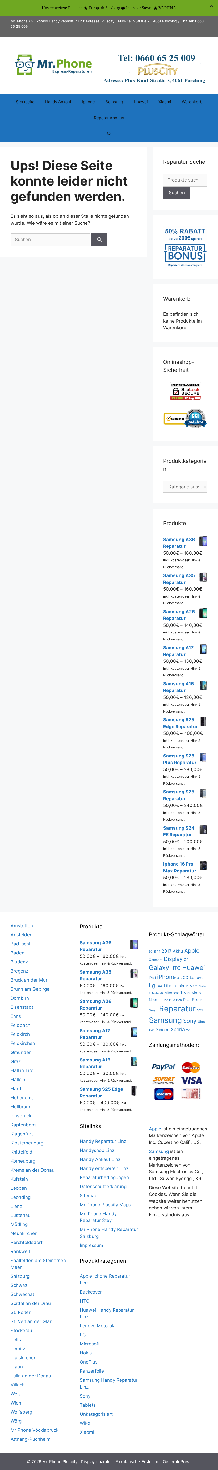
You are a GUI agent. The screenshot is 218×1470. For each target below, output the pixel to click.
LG (83, 1334)
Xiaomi (164, 101)
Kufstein (19, 1179)
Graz (16, 1061)
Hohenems (22, 1097)
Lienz (16, 1206)
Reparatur (177, 1008)
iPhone (166, 976)
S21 (200, 1010)
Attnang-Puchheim (31, 1439)
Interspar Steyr (138, 8)
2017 (166, 951)
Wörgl (17, 1421)
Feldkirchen (23, 1043)
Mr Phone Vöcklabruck (34, 1430)
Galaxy (159, 967)
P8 (160, 1000)
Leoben (19, 1188)
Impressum (91, 1245)
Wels (16, 1394)
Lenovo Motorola (98, 1325)
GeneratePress (177, 1461)
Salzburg (20, 1276)
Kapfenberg (23, 1124)
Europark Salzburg (104, 8)
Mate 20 (157, 993)
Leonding (21, 1197)
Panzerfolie (92, 1371)
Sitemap (88, 1195)
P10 (172, 1000)
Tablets (88, 1405)
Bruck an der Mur (29, 980)
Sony (85, 1396)
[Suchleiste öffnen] (109, 134)
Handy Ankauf (58, 101)
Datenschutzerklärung (103, 1186)
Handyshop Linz (97, 1150)
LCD (184, 977)
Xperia (178, 1029)
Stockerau (21, 1330)
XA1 (152, 1030)
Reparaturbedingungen (104, 1177)
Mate (194, 986)
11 (158, 951)
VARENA (167, 8)
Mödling (19, 1224)
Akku (178, 951)
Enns (16, 1016)
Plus (187, 999)
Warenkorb (192, 101)
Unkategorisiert (96, 1414)
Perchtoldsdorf (27, 1242)
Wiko (85, 1423)
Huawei (141, 101)
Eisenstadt (22, 1007)
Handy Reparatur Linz (103, 1141)
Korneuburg (23, 1161)
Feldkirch (20, 1034)
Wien (16, 1403)
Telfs (16, 1339)
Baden (17, 953)
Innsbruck (21, 1115)
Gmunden (21, 1052)
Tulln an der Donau (31, 1375)
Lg (152, 985)
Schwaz (19, 1285)
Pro (195, 999)
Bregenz (19, 971)
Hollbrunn (21, 1106)
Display (173, 959)
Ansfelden (21, 934)
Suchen (177, 192)
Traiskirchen (23, 1357)
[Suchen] (99, 239)
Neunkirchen (24, 1233)
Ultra (201, 1022)
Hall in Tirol (23, 1070)
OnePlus (89, 1362)
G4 (186, 959)
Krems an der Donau (32, 1170)
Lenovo (197, 977)
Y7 (188, 1030)
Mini (187, 993)
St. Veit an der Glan (31, 1321)
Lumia (178, 985)
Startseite (25, 101)
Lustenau (21, 1215)
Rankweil (20, 1251)
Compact (155, 960)
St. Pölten (21, 1312)
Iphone (88, 101)
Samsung (114, 101)
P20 (179, 1000)
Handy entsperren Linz (104, 1168)
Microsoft (90, 1344)
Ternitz (18, 1348)
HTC (84, 1301)
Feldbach (20, 1025)
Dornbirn (20, 998)
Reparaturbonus (109, 117)
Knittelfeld (21, 1152)
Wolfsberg (21, 1412)
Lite (167, 985)
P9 (166, 1000)
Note (153, 1000)
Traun (17, 1366)
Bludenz (19, 962)
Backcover (91, 1292)
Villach (18, 1384)
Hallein (18, 1079)
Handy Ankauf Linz (100, 1159)
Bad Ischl (20, 943)
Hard (16, 1088)
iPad (152, 977)
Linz (159, 986)
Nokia (86, 1353)
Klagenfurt (22, 1134)
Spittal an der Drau (31, 1303)
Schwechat (22, 1294)
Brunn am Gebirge (30, 989)
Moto (196, 992)
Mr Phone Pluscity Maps (105, 1204)
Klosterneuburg (27, 1143)
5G (151, 951)
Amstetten (22, 925)
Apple (191, 950)
